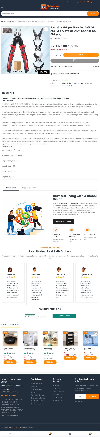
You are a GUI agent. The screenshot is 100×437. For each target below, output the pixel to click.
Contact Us (56, 388)
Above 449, (66, 86)
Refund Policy (57, 397)
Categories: (54, 86)
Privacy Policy (57, 394)
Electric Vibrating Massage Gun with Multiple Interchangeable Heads (90, 349)
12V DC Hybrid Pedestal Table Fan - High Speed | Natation (50, 349)
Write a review (64, 316)
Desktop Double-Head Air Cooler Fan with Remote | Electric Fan (30, 349)
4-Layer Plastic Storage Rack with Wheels (70, 349)
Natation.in (14, 427)
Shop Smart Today (86, 2)
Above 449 (10, 21)
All (71, 86)
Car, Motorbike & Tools (38, 404)
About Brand (11, 188)
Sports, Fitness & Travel (38, 401)
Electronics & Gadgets (38, 398)
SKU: (52, 83)
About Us (56, 385)
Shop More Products (63, 221)
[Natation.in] (51, 8)
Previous (3, 55)
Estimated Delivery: (60, 74)
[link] (15, 334)
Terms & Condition (59, 391)
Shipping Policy (58, 400)
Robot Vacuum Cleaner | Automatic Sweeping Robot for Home (10, 349)
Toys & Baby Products (38, 395)
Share (97, 66)
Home (3, 21)
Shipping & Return (29, 188)
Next (48, 55)
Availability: (54, 80)
